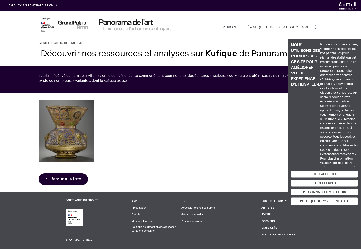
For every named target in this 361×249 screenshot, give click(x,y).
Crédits (136, 214)
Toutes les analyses (276, 201)
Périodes (231, 27)
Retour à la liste (65, 179)
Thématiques (255, 27)
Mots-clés (269, 228)
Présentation (139, 208)
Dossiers (278, 27)
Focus (266, 214)
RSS (183, 201)
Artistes (267, 208)
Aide (134, 201)
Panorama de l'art (126, 22)
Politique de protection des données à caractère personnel (154, 229)
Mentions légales (142, 221)
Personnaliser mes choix (324, 191)
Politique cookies (191, 221)
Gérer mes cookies (192, 214)
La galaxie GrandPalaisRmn (30, 5)
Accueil (44, 43)
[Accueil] (73, 24)
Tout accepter (324, 174)
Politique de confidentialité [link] (324, 201)
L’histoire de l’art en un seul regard (138, 28)
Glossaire (299, 27)
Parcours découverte (278, 234)
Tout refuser (324, 182)
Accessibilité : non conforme (198, 208)
